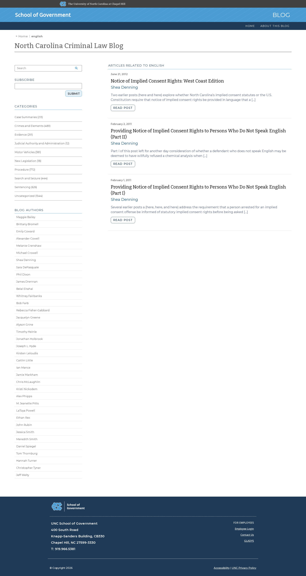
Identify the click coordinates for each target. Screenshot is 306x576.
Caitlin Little (24, 360)
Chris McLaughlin (28, 381)
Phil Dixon (23, 274)
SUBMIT (74, 93)
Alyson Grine (24, 324)
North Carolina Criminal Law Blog (69, 46)
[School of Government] (68, 506)
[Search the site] (75, 68)
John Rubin (24, 424)
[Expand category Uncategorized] (79, 196)
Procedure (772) (25, 169)
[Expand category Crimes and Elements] (79, 126)
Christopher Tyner (28, 467)
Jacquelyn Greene (28, 317)
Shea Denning (124, 87)
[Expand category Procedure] (79, 169)
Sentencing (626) (26, 187)
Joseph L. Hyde (26, 346)
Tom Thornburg (26, 453)
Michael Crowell (27, 252)
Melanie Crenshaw (28, 245)
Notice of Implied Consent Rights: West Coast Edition (167, 81)
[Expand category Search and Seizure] (79, 178)
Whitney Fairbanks (29, 296)
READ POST (123, 108)
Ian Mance (23, 367)
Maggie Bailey (25, 217)
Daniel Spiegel (26, 446)
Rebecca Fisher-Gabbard (33, 310)
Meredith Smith (26, 439)
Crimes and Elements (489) (33, 125)
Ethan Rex (23, 417)
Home (23, 36)
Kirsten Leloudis (27, 353)
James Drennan (27, 281)
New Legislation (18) (28, 160)
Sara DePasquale (27, 267)
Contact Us (247, 535)
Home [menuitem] (250, 26)
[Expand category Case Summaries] (79, 117)
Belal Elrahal (24, 288)
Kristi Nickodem (26, 389)
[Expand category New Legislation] (79, 161)
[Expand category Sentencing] (79, 187)
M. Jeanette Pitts (27, 403)
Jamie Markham (27, 374)
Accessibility (222, 567)
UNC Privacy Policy (244, 567)
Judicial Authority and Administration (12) (42, 143)
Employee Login (244, 528)
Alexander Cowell (27, 238)
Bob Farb (22, 303)
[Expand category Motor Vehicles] (79, 152)
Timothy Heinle (26, 331)
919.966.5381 (65, 549)
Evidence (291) (24, 134)
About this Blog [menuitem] (275, 26)
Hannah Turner (26, 460)
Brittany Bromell (27, 224)
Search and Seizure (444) (31, 178)
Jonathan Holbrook (29, 339)
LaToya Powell (25, 410)
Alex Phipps (24, 396)
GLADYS (249, 541)
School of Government (43, 14)
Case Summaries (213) (29, 117)
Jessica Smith (25, 432)
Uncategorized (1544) (29, 195)
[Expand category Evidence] (79, 134)
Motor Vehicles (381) (28, 152)
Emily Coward (25, 231)
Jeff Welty (22, 475)
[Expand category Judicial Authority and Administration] (79, 143)
